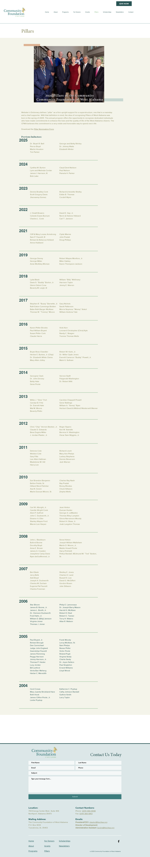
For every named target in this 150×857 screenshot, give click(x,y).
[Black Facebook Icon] (118, 841)
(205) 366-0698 (89, 811)
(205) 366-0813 (85, 813)
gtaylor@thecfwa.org (98, 822)
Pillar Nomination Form (44, 129)
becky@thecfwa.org (105, 828)
